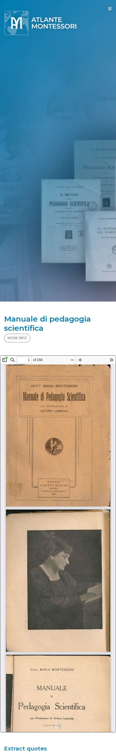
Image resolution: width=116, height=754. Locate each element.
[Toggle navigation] (110, 8)
